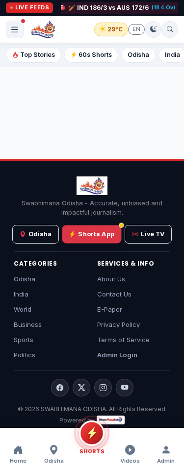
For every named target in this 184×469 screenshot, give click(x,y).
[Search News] (169, 29)
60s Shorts (95, 54)
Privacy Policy (118, 324)
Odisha (138, 54)
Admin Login (117, 355)
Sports (23, 340)
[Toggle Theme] (153, 29)
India (21, 294)
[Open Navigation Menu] (15, 29)
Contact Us (114, 294)
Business (28, 324)
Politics (24, 355)
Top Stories (37, 54)
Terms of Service (123, 340)
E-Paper (109, 309)
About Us (111, 279)
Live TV (152, 234)
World (22, 309)
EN (136, 28)
